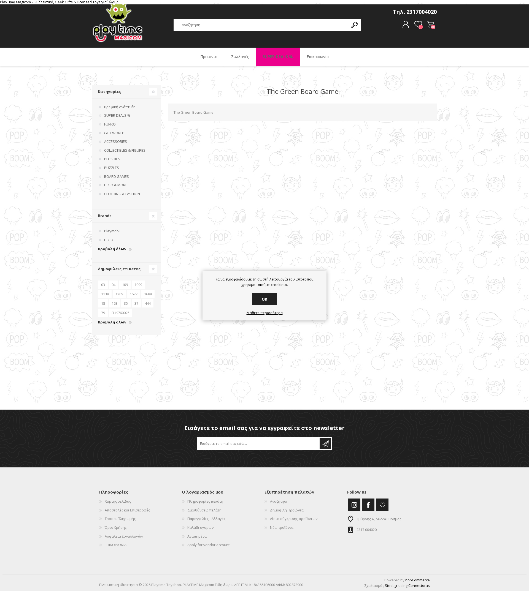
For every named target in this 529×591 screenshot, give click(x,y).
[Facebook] (368, 505)
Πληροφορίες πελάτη (205, 501)
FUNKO (110, 124)
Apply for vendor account (208, 544)
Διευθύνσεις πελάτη (204, 510)
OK (264, 299)
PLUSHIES (112, 158)
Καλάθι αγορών (430, 24)
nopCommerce (417, 580)
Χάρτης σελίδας (118, 501)
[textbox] (261, 25)
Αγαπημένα (197, 536)
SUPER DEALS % (117, 115)
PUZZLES (111, 167)
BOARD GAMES (116, 176)
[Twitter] (354, 505)
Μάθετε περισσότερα (265, 313)
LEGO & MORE (115, 185)
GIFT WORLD (114, 132)
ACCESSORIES (115, 141)
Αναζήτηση (279, 501)
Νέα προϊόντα (281, 527)
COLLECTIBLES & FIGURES (124, 150)
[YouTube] (382, 505)
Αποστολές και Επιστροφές (127, 510)
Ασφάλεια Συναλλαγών (124, 536)
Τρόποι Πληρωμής (120, 518)
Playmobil (112, 230)
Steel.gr (391, 585)
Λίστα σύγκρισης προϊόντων (293, 518)
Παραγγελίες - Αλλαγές (206, 518)
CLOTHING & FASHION (122, 193)
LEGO (108, 239)
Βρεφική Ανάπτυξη (120, 106)
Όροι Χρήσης (115, 527)
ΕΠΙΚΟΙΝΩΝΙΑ (115, 544)
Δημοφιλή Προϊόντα (287, 510)
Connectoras (419, 585)
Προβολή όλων (112, 249)
